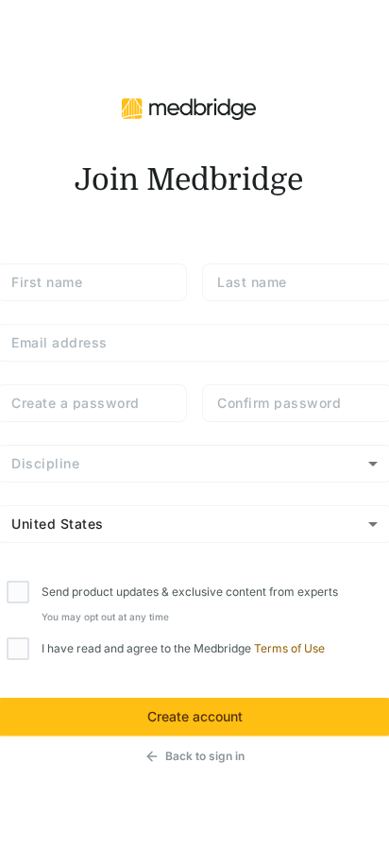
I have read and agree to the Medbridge (183, 648)
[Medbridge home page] (189, 106)
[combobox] (194, 463)
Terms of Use (289, 648)
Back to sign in (205, 756)
